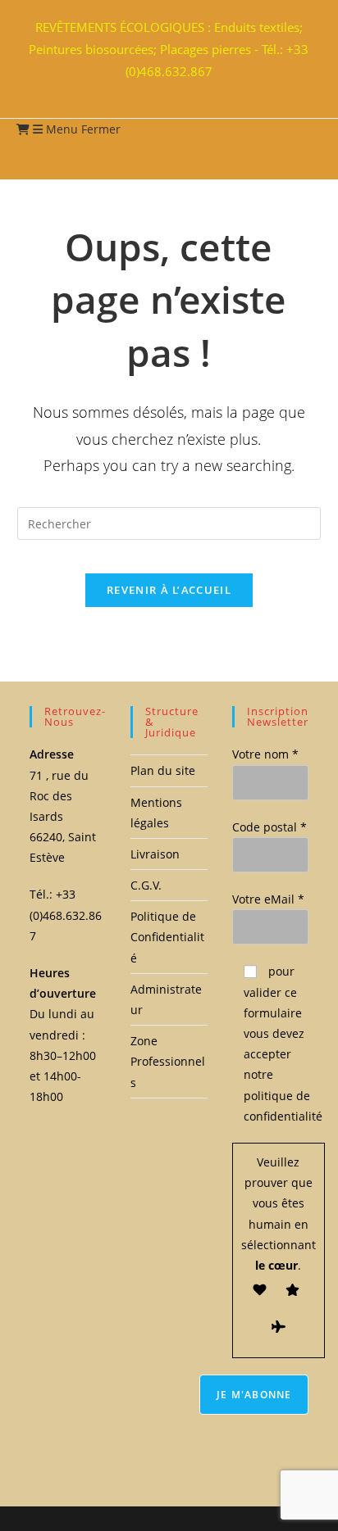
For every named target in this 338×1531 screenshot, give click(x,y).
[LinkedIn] (171, 90)
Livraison (155, 854)
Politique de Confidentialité (167, 936)
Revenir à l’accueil (169, 589)
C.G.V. (146, 885)
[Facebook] (162, 90)
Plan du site (162, 770)
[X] (152, 90)
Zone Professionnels (167, 1061)
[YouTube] (181, 90)
